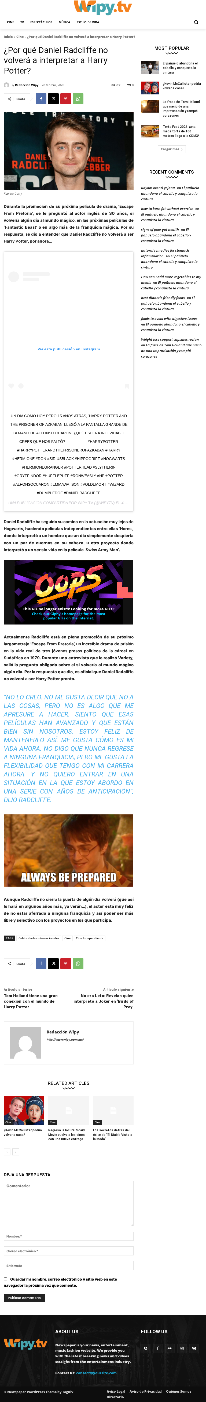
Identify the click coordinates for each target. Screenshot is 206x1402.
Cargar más (170, 149)
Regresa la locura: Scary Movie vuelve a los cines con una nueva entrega (66, 1134)
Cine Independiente (89, 938)
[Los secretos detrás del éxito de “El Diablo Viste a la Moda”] (113, 1110)
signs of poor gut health (160, 229)
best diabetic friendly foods (163, 297)
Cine (20, 37)
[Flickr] (170, 1348)
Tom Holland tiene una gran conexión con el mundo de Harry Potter (31, 1001)
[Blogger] (145, 1348)
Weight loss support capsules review (170, 339)
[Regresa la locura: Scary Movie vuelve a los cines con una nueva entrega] (68, 1110)
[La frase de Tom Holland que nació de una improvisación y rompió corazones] (150, 106)
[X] (53, 98)
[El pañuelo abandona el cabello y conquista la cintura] (150, 67)
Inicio (8, 37)
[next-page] (15, 1151)
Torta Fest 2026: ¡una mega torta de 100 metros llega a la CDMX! (181, 131)
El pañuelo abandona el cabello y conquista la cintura (180, 68)
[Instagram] (182, 1348)
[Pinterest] (65, 98)
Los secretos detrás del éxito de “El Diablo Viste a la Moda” (112, 1134)
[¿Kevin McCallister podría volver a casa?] (24, 1110)
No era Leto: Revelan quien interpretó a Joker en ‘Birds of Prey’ (103, 1001)
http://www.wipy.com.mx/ (65, 1039)
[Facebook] (41, 98)
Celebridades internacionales (39, 938)
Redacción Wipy (26, 85)
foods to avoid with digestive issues (169, 318)
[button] (196, 22)
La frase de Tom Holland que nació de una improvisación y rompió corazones (171, 351)
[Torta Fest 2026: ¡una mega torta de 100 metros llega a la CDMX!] (150, 131)
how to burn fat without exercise (167, 208)
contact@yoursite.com (96, 1372)
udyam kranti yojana (158, 187)
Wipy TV (85, 503)
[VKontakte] (194, 1348)
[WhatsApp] (78, 98)
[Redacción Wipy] (7, 85)
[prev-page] (7, 1151)
